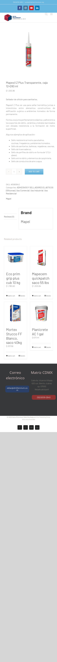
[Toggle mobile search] (46, 14)
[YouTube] (31, 8)
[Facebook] (19, 8)
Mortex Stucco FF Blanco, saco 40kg (14, 336)
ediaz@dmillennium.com (17, 389)
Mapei (8, 198)
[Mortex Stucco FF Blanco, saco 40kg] (15, 313)
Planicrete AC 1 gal (40, 331)
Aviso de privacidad (28, 419)
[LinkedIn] (37, 8)
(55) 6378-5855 (18, 2)
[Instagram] (25, 8)
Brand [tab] (7, 210)
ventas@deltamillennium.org (34, 2)
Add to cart (34, 171)
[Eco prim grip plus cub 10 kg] (15, 257)
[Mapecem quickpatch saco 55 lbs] (41, 257)
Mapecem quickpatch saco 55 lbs (40, 278)
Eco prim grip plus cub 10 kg (13, 278)
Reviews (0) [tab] (9, 216)
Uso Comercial (23, 190)
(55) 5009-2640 (44, 397)
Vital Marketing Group (43, 417)
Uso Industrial (36, 190)
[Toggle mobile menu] (51, 14)
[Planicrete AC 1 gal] (41, 313)
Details (22, 296)
